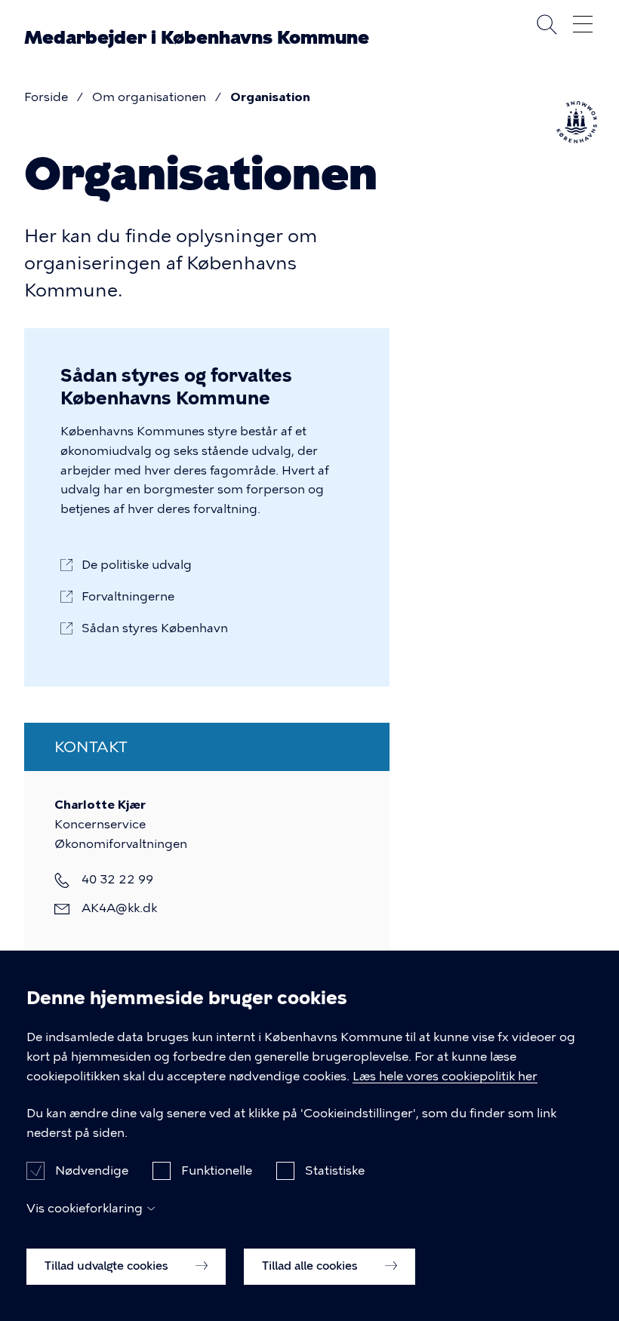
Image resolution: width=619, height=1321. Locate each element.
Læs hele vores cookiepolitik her (445, 1076)
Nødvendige (91, 1170)
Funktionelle (216, 1170)
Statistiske (335, 1170)
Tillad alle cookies (311, 1266)
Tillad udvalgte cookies (108, 1266)
